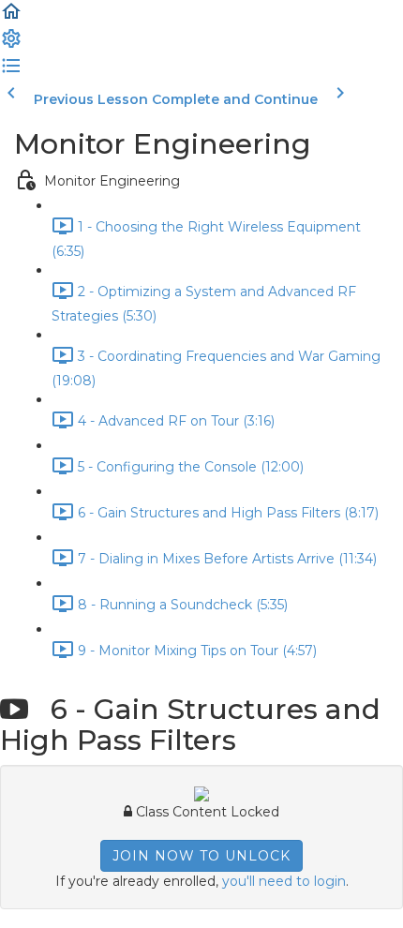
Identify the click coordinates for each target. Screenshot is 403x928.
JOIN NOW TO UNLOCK (201, 855)
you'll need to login (284, 881)
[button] (11, 17)
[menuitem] (11, 45)
